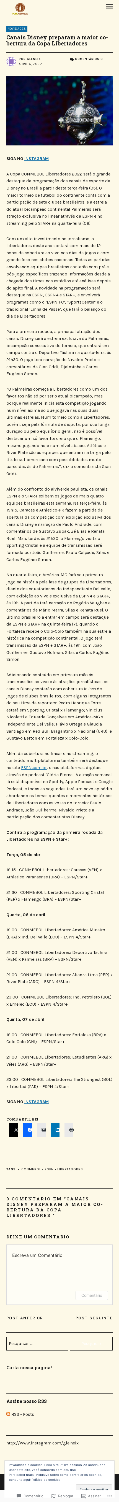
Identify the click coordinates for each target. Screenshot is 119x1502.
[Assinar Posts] (8, 1414)
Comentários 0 (89, 59)
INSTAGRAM (36, 158)
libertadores (70, 1169)
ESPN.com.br (34, 767)
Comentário (91, 1295)
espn (49, 1169)
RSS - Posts (22, 1414)
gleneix (34, 59)
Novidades (17, 29)
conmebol (31, 1169)
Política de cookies (46, 1480)
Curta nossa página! (29, 1367)
